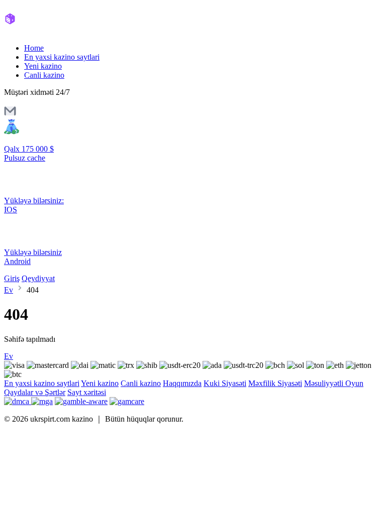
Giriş (12, 278)
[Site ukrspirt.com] (46, 31)
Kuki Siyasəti (225, 383)
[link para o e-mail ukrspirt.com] (10, 114)
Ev (8, 290)
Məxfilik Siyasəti (275, 383)
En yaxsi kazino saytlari (62, 57)
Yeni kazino (43, 66)
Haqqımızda (182, 383)
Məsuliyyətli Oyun (333, 383)
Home (34, 48)
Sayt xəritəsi (86, 392)
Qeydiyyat (38, 278)
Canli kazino (44, 75)
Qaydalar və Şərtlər (34, 392)
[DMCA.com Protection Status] (17, 401)
